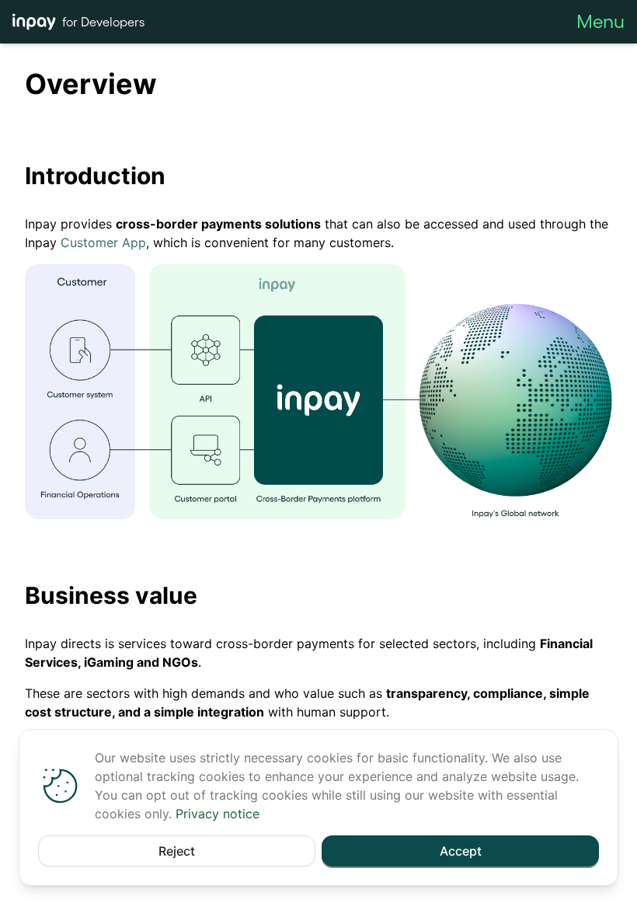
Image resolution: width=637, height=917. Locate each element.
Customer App (103, 242)
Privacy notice (217, 813)
